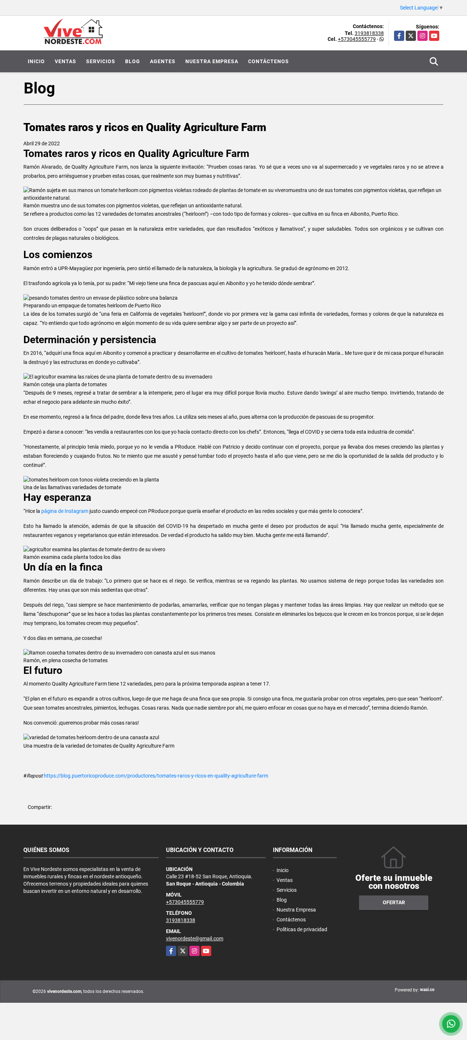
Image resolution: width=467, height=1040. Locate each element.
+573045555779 (357, 39)
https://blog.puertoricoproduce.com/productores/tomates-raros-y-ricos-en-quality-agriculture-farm (156, 776)
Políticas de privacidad (302, 929)
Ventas (65, 61)
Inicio (36, 61)
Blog (132, 61)
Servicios (100, 61)
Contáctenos (268, 61)
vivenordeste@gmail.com (194, 938)
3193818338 (369, 33)
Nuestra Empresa (211, 61)
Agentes (162, 61)
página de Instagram (64, 511)
